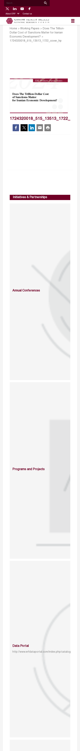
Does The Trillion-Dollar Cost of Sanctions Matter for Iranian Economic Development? (37, 32)
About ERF (11, 14)
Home (13, 28)
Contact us (27, 14)
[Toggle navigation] (73, 21)
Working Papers (29, 28)
